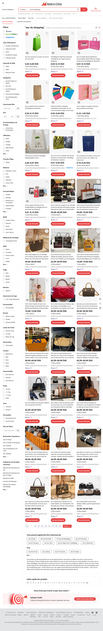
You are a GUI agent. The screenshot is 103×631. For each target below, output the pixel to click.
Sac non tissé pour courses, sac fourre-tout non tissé (37, 58)
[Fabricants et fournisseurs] (51, 4)
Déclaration (21, 612)
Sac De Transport (33, 543)
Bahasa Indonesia (68, 616)
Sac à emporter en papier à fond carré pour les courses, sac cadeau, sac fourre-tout (88, 158)
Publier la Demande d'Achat (85, 599)
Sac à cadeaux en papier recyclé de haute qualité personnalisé (87, 107)
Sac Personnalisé (46, 539)
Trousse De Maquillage (63, 539)
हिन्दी (39, 616)
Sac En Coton (48, 543)
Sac (32, 13)
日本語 (39, 615)
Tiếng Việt (58, 616)
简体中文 (26, 615)
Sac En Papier (67, 13)
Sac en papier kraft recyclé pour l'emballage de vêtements (35, 107)
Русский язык (81, 615)
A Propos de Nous (11, 612)
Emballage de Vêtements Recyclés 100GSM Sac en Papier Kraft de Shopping (61, 59)
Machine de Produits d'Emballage (9, 485)
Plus (28, 555)
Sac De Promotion (81, 539)
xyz (87, 583)
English (20, 615)
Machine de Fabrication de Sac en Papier (11, 474)
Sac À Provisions (57, 13)
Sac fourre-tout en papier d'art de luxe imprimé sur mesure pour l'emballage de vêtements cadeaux (62, 158)
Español (52, 615)
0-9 (28, 583)
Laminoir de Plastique (9, 481)
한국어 (89, 615)
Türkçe (51, 616)
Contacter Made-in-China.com (64, 612)
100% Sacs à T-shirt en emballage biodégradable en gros (35, 157)
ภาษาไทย (45, 616)
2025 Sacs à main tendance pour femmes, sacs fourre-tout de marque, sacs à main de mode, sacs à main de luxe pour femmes (62, 355)
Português (66, 615)
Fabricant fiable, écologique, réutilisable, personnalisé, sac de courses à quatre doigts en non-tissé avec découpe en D (62, 108)
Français (45, 615)
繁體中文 (33, 615)
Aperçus (87, 612)
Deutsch (59, 615)
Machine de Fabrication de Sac (11, 469)
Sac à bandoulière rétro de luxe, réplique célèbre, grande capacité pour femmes (88, 504)
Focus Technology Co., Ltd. (50, 620)
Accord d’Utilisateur (31, 612)
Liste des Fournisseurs (24, 21)
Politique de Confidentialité (46, 612)
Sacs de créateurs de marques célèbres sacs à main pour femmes (37, 404)
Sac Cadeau (47, 13)
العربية (94, 615)
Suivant (66, 526)
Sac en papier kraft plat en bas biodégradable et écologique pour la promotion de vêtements (36, 207)
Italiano (73, 615)
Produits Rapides (78, 612)
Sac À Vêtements (87, 543)
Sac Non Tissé (39, 13)
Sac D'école (31, 539)
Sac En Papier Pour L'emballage (67, 543)
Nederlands (33, 616)
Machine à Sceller (8, 478)
